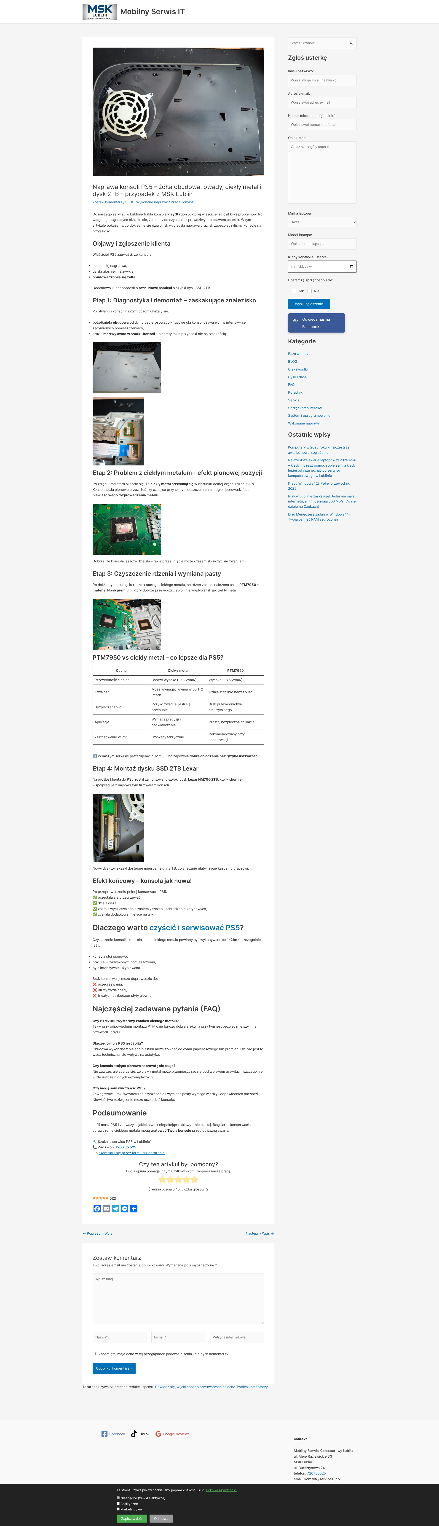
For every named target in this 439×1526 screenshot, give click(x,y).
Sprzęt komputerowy (305, 408)
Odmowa (161, 1518)
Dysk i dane (297, 377)
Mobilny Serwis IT (152, 11)
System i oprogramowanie (309, 415)
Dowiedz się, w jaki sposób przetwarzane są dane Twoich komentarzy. (211, 1387)
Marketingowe (131, 1509)
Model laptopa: (300, 235)
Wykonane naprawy (152, 202)
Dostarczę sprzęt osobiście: (310, 280)
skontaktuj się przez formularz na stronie (132, 1153)
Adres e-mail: (299, 93)
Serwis (293, 400)
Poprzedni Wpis (97, 1233)
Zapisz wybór (132, 1518)
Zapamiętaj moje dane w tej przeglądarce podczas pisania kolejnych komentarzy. (164, 1354)
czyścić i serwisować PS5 (195, 927)
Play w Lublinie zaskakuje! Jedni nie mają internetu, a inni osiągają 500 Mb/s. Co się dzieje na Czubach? (322, 501)
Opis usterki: (298, 138)
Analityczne (129, 1504)
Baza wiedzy (298, 354)
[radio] (162, 1180)
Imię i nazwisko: (301, 71)
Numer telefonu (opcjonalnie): (312, 115)
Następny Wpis (260, 1233)
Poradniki (295, 392)
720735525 (316, 1473)
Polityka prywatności (221, 1490)
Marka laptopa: (300, 213)
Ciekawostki (298, 369)
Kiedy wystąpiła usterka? (308, 257)
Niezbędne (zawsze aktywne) (142, 1498)
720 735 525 (125, 1147)
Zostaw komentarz (107, 202)
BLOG (129, 202)
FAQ (291, 384)
